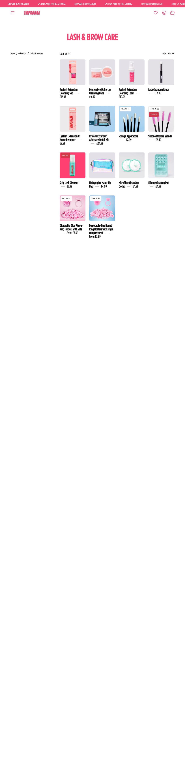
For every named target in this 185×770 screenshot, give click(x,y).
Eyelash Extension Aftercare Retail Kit (99, 137)
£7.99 (69, 186)
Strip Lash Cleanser (69, 182)
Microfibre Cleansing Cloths (129, 184)
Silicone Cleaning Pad (158, 182)
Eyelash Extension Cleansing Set (69, 91)
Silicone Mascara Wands (160, 136)
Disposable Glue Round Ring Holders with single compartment (101, 229)
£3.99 (158, 93)
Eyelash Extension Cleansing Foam (128, 91)
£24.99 (99, 143)
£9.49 (92, 96)
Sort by (63, 53)
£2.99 (129, 139)
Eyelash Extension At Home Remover (70, 137)
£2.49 (158, 139)
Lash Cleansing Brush (158, 89)
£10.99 (122, 96)
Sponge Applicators (128, 136)
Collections (22, 53)
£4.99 (104, 186)
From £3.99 (72, 233)
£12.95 (63, 96)
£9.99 (62, 143)
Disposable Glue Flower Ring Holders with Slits (71, 227)
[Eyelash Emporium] (32, 12)
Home (13, 53)
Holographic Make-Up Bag (100, 184)
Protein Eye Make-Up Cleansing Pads (100, 91)
